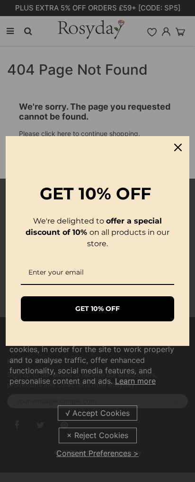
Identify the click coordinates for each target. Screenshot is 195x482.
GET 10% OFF (97, 308)
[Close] (178, 147)
